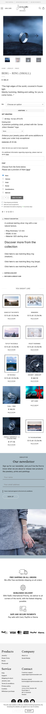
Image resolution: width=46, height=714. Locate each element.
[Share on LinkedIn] (11, 212)
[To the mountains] (34, 426)
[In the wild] (11, 363)
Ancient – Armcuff (34, 375)
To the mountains (34, 437)
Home (3, 68)
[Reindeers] (34, 301)
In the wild (11, 375)
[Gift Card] (34, 392)
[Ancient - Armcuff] (34, 363)
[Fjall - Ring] (11, 395)
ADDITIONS (21, 110)
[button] (43, 8)
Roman (7, 186)
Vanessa (7, 179)
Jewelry (10, 68)
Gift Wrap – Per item (13, 119)
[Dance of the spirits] (11, 301)
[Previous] (9, 36)
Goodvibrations (9, 189)
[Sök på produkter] (40, 8)
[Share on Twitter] (6, 212)
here (7, 154)
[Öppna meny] (2, 8)
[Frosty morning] (34, 332)
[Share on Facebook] (4, 212)
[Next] (37, 36)
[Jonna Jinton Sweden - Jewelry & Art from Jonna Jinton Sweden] (23, 8)
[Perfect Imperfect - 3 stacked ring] (11, 426)
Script (7, 182)
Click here (9, 261)
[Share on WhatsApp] (2, 212)
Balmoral (7, 192)
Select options (11, 318)
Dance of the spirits (11, 312)
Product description (11, 219)
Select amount (34, 405)
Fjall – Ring (11, 406)
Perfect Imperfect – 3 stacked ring (11, 437)
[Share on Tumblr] (13, 212)
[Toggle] (3, 218)
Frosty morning (34, 343)
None (6, 175)
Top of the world (11, 343)
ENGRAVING (9, 142)
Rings (17, 68)
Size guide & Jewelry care (12, 276)
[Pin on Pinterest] (9, 212)
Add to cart (17, 197)
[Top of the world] (11, 332)
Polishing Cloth (6, 122)
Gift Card (34, 401)
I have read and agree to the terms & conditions (18, 491)
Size (3, 104)
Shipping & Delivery (10, 273)
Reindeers (34, 312)
